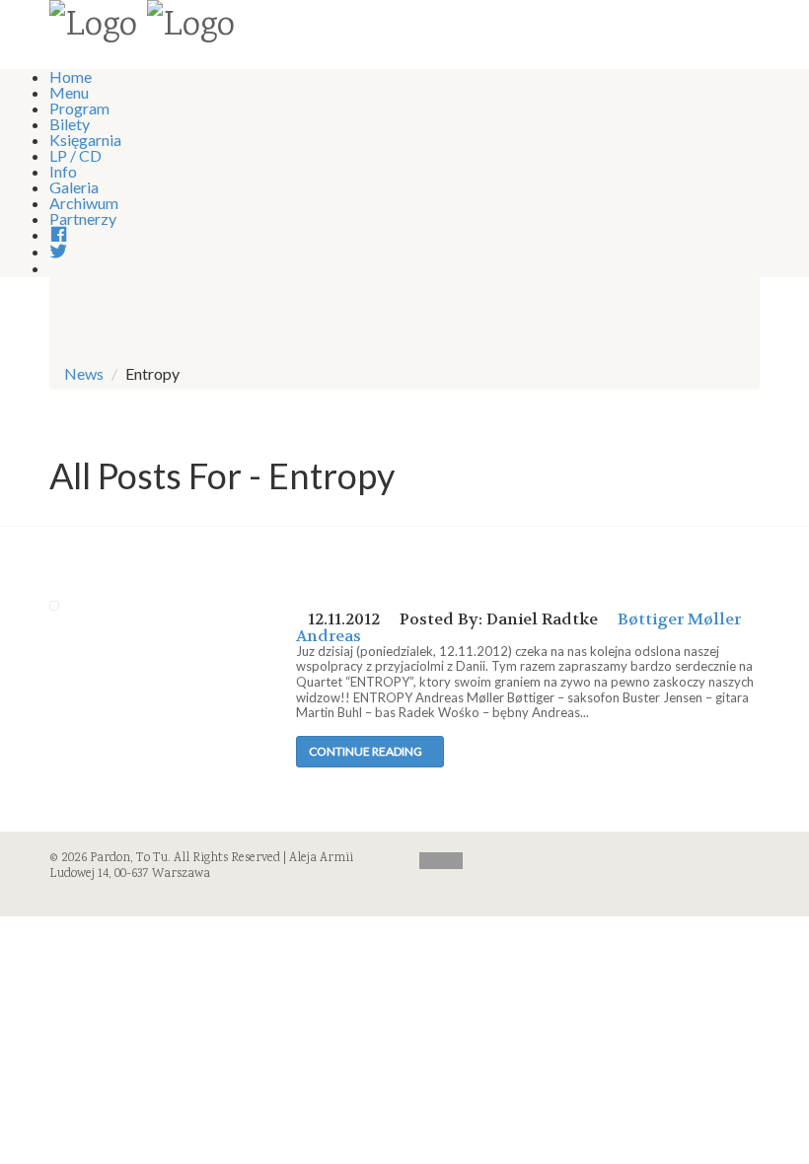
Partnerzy (82, 218)
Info (63, 171)
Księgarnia (85, 139)
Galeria (74, 187)
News (84, 373)
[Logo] (93, 27)
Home (70, 76)
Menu (69, 92)
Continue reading (365, 751)
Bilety (69, 123)
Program (79, 108)
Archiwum (83, 202)
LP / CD (75, 155)
